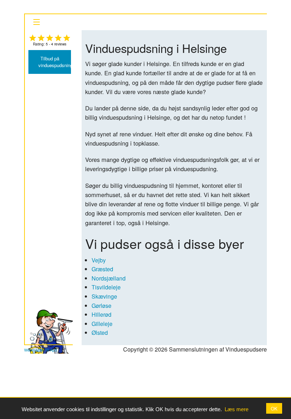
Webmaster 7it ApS (40, 350)
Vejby (99, 260)
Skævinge (104, 296)
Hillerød (101, 314)
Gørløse (101, 305)
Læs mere (236, 409)
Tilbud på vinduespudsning (54, 62)
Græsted (102, 269)
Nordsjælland (109, 278)
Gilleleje (102, 324)
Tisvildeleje (106, 287)
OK (274, 408)
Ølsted (100, 332)
